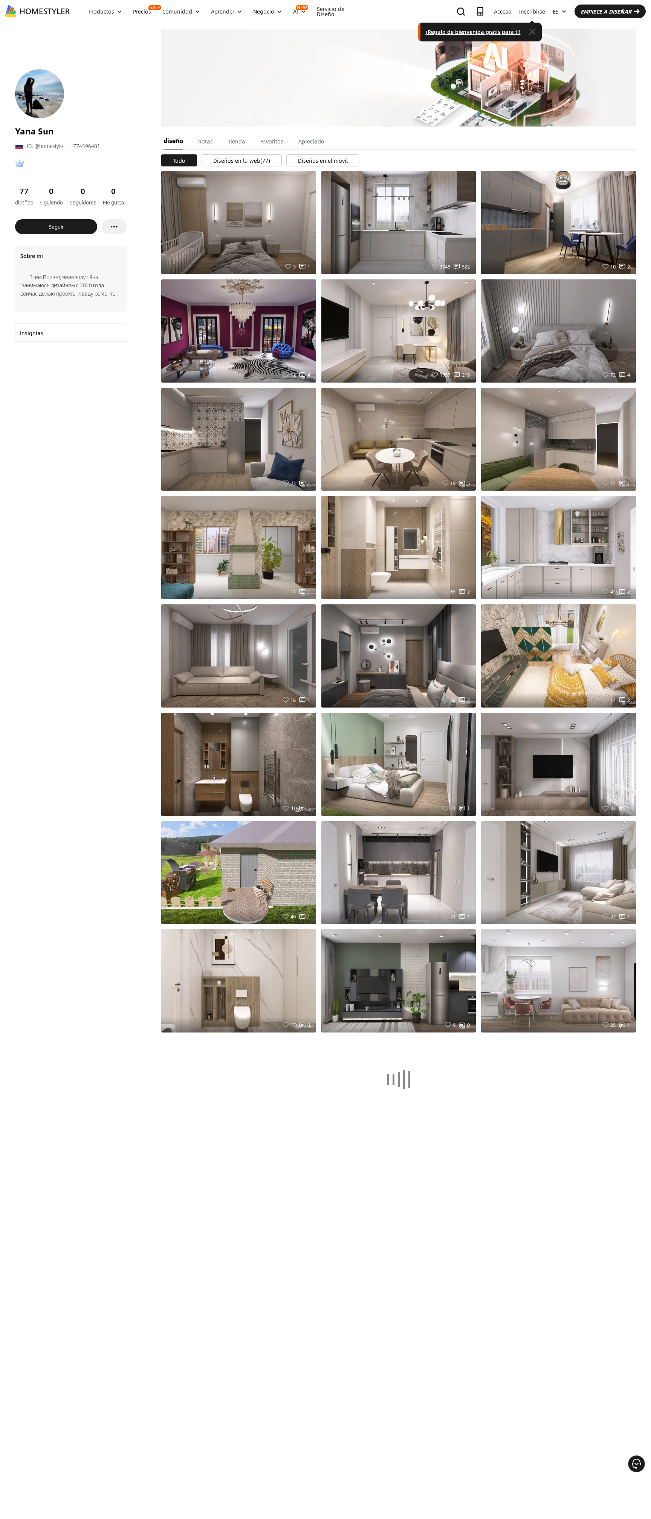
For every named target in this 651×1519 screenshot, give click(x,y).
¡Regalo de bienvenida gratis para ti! (473, 31)
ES (556, 11)
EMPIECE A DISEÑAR (606, 11)
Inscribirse (532, 11)
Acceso (503, 11)
